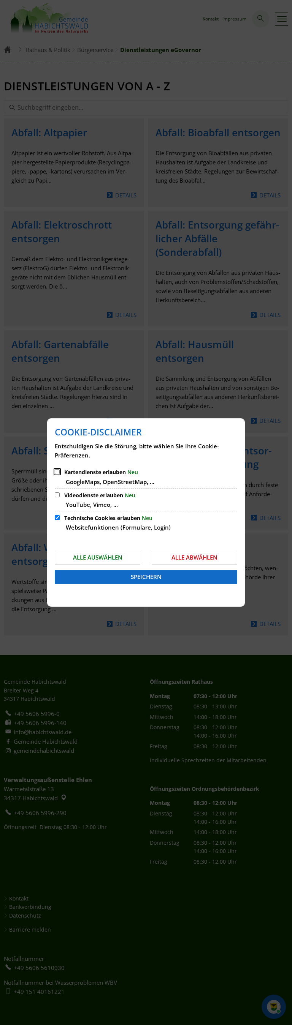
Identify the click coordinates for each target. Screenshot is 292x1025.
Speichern (146, 576)
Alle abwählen (194, 557)
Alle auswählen (97, 557)
